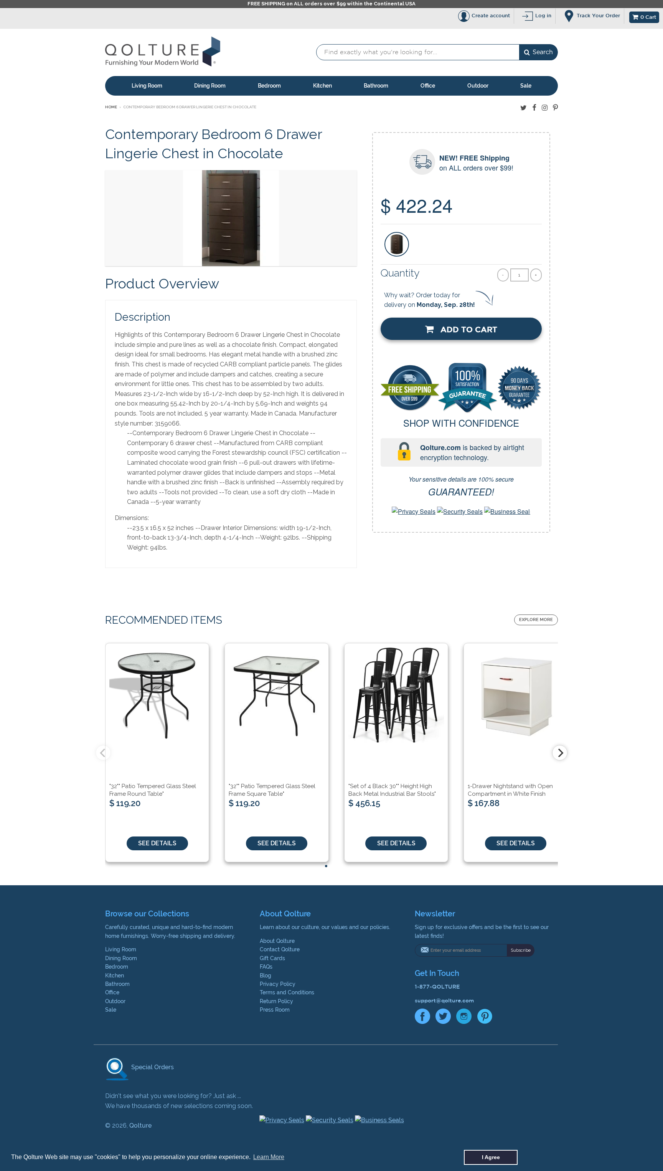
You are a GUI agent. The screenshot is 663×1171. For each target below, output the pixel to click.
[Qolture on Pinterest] (555, 107)
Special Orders (152, 1067)
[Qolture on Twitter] (523, 107)
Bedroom (269, 86)
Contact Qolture (280, 949)
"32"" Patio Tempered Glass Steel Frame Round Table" (152, 790)
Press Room (275, 1010)
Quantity (400, 273)
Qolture (140, 1125)
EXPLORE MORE (536, 619)
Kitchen (322, 86)
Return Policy (276, 1001)
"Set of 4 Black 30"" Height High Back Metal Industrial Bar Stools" (392, 790)
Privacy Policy (277, 984)
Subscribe (521, 950)
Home (111, 107)
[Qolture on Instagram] (545, 107)
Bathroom (376, 86)
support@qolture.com (444, 1000)
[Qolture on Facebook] (534, 107)
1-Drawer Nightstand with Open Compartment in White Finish (510, 790)
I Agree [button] (491, 1157)
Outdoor (477, 86)
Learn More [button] (268, 1157)
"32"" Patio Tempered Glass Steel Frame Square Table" (272, 790)
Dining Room (210, 86)
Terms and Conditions (287, 992)
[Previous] (103, 752)
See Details (157, 843)
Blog (265, 975)
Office (428, 86)
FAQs (266, 967)
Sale (525, 86)
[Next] (559, 752)
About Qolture (277, 941)
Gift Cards (272, 958)
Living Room (147, 86)
